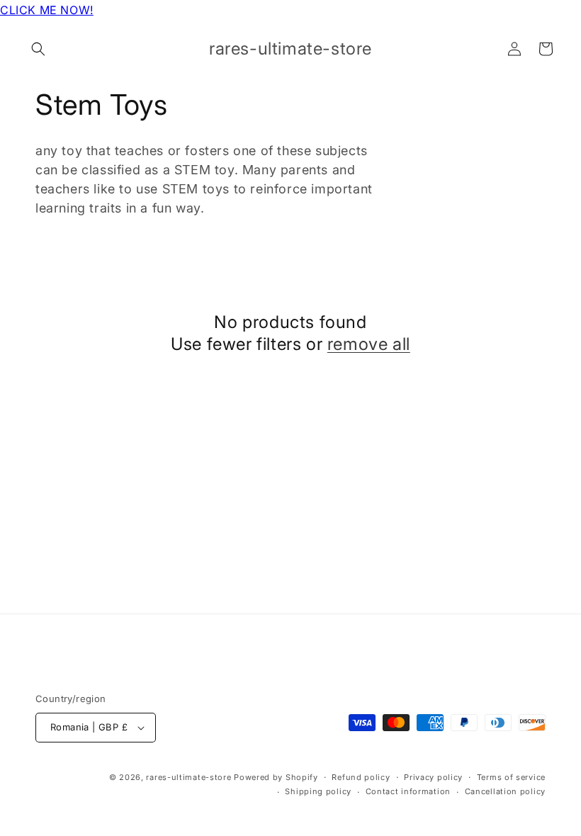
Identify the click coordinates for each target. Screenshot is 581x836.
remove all (368, 344)
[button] (38, 48)
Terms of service (511, 777)
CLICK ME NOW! (47, 10)
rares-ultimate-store (188, 777)
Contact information (408, 791)
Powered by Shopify (276, 777)
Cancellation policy (505, 791)
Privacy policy (433, 777)
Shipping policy (318, 791)
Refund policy (361, 777)
